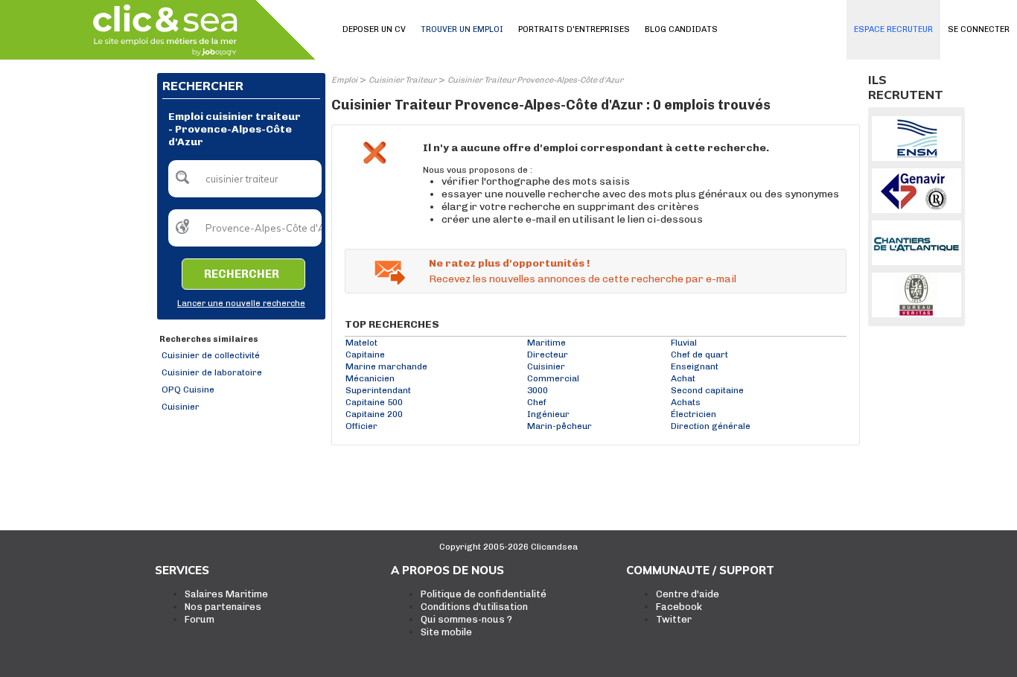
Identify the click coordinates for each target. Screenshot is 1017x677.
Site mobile (446, 632)
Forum (199, 619)
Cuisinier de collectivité (211, 355)
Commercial (553, 378)
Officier (361, 426)
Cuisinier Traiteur (402, 80)
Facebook (679, 606)
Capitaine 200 (374, 414)
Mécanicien (370, 378)
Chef (536, 402)
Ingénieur (548, 414)
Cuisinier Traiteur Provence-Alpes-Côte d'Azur (535, 80)
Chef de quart (699, 354)
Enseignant (694, 366)
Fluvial (684, 342)
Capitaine (365, 354)
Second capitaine (707, 390)
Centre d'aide (687, 594)
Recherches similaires (208, 339)
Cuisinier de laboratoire (212, 372)
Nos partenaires (223, 606)
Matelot (361, 342)
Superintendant (378, 390)
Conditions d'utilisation (474, 606)
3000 (537, 390)
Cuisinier (181, 406)
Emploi (344, 80)
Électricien (693, 414)
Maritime (546, 342)
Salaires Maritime (226, 594)
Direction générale (710, 426)
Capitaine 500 (374, 402)
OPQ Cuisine (188, 389)
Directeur (547, 354)
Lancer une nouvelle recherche (241, 303)
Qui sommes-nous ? (466, 619)
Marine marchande (386, 366)
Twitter (674, 619)
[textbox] (245, 178)
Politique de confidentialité (483, 594)
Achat (683, 378)
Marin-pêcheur (559, 426)
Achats (686, 402)
